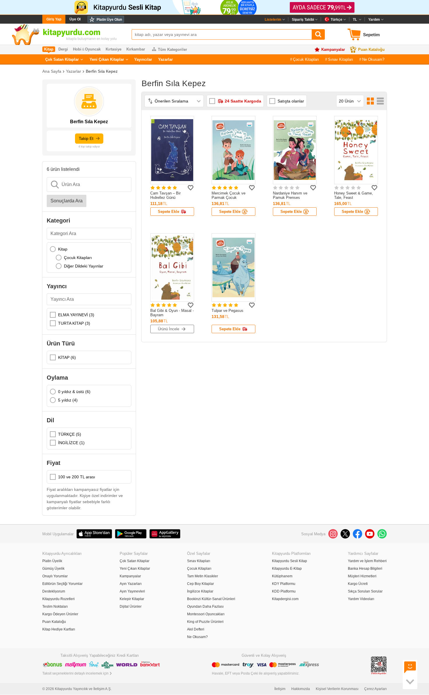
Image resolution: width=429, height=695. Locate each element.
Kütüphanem (282, 576)
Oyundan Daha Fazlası (205, 606)
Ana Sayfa (51, 71)
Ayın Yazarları (131, 584)
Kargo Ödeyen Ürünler (60, 614)
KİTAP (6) (67, 357)
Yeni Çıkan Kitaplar (107, 59)
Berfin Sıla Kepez (102, 71)
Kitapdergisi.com (285, 599)
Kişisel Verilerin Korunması (337, 689)
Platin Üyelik (52, 561)
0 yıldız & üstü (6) (74, 391)
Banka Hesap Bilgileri (365, 569)
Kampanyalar (333, 49)
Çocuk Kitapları (306, 59)
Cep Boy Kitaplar (200, 584)
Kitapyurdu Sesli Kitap (289, 561)
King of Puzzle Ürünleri (205, 622)
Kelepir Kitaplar (132, 599)
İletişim (279, 689)
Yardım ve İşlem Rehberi (367, 561)
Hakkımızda (300, 689)
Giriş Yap (53, 19)
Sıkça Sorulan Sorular (365, 591)
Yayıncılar (143, 59)
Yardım (374, 20)
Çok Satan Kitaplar (62, 59)
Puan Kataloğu (371, 49)
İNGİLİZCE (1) (71, 442)
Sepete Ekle (168, 211)
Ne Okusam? (373, 59)
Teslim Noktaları (55, 606)
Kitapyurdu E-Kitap (287, 569)
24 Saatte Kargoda (243, 101)
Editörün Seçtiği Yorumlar (62, 584)
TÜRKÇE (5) (69, 434)
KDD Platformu (284, 591)
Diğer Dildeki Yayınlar (83, 266)
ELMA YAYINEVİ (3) (76, 314)
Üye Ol (75, 19)
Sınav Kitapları (340, 59)
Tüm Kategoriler (172, 49)
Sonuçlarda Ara (66, 200)
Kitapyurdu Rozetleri (58, 599)
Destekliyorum (53, 591)
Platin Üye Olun (109, 20)
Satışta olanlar (291, 101)
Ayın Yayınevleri (132, 591)
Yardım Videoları (361, 599)
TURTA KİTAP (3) (74, 323)
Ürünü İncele (168, 329)
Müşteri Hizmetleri (362, 576)
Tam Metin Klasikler (202, 576)
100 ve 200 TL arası (76, 477)
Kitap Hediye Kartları (58, 629)
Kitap (62, 249)
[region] (89, 257)
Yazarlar (165, 59)
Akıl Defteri (195, 629)
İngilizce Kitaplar (200, 591)
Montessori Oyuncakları (205, 614)
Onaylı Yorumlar (55, 576)
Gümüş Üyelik (53, 569)
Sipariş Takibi (303, 20)
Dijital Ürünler (131, 606)
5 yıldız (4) (68, 400)
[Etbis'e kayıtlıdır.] (379, 665)
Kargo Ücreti (358, 584)
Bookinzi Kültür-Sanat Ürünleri (211, 599)
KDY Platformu (283, 584)
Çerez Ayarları (375, 689)
